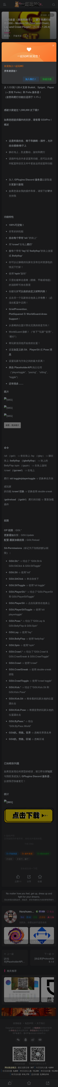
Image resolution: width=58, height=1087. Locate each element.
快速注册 (47, 79)
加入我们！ (31, 79)
